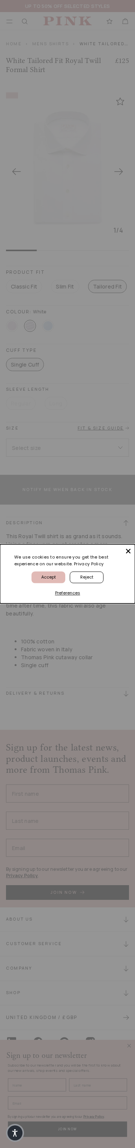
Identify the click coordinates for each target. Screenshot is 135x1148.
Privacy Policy (89, 564)
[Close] (128, 551)
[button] (15, 1133)
